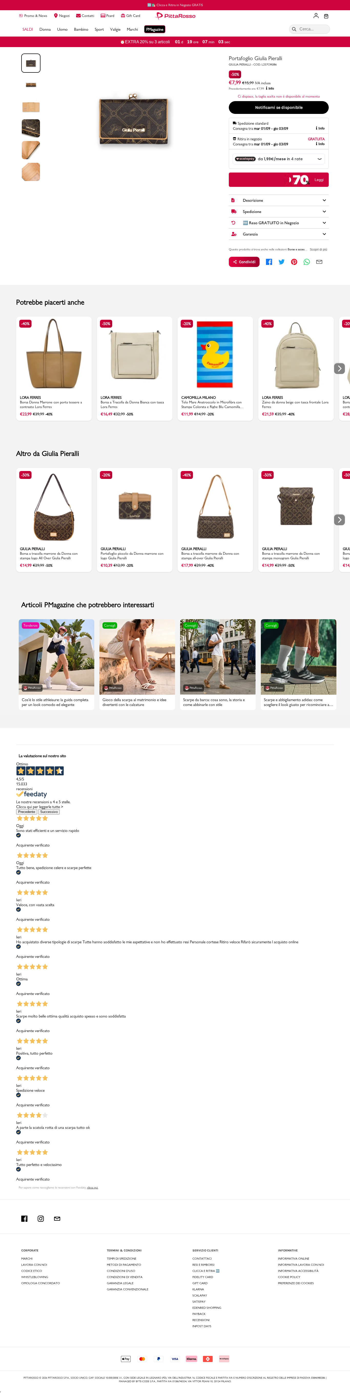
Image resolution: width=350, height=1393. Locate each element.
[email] (319, 262)
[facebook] (269, 262)
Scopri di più (318, 249)
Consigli (110, 625)
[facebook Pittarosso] (24, 1219)
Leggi (319, 180)
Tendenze (30, 625)
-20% (187, 323)
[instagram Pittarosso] (41, 1219)
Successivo (49, 812)
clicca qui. (92, 1187)
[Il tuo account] (316, 16)
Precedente (26, 812)
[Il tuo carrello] (326, 16)
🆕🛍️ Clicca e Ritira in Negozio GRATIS (175, 5)
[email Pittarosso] (57, 1219)
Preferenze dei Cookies (296, 1283)
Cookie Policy (289, 1277)
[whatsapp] (307, 262)
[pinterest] (294, 262)
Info (271, 88)
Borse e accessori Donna (303, 249)
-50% (235, 74)
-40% (25, 323)
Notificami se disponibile (279, 107)
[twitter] (282, 262)
